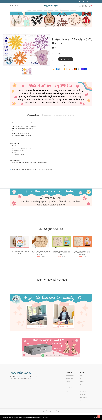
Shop (81, 378)
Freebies (82, 381)
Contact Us (82, 400)
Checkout (89, 1)
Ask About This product (59, 54)
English (12, 5)
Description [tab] (33, 114)
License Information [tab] (64, 114)
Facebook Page (69, 378)
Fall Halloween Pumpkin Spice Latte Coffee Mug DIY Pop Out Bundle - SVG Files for (41, 252)
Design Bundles (69, 388)
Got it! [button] (95, 417)
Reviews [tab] (46, 114)
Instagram (68, 384)
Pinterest (68, 381)
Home (81, 375)
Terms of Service (83, 397)
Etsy (67, 391)
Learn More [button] (45, 417)
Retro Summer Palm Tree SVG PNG (20, 251)
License (81, 388)
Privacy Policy (83, 391)
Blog (81, 384)
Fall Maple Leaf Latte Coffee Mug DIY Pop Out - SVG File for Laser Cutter (61, 252)
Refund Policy (83, 394)
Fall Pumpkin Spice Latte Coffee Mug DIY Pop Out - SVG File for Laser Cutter (82, 252)
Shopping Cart (82, 1)
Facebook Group (69, 375)
